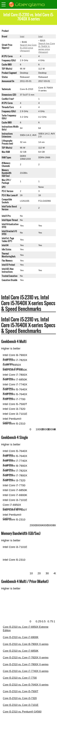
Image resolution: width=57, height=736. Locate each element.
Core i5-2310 (26, 31)
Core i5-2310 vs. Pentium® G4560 (22, 711)
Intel (22, 36)
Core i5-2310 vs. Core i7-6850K (20, 650)
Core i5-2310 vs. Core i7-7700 (20, 677)
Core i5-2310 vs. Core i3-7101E (20, 705)
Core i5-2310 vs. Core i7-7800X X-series (25, 664)
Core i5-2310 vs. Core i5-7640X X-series (25, 684)
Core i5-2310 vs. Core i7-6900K (20, 637)
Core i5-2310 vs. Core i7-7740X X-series (25, 671)
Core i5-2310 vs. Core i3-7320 (20, 698)
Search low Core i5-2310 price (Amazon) (28, 48)
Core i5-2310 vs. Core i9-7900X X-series (25, 644)
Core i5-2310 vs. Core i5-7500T (20, 691)
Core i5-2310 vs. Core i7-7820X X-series (25, 657)
